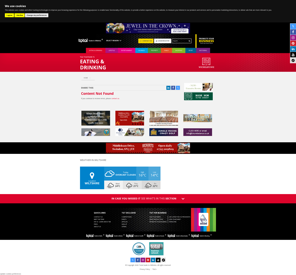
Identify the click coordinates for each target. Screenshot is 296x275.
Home (86, 78)
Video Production (156, 219)
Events (124, 219)
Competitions (127, 217)
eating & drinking (95, 50)
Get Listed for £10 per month (179, 217)
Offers (124, 227)
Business (142, 50)
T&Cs (154, 269)
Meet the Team (99, 219)
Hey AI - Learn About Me (102, 222)
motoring (203, 50)
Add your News (155, 217)
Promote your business (158, 222)
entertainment (126, 50)
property (154, 50)
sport (191, 50)
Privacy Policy (145, 269)
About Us (97, 227)
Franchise (172, 222)
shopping (178, 50)
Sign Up (124, 224)
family (166, 50)
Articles (125, 222)
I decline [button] (19, 15)
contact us (115, 98)
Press (96, 224)
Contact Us (98, 217)
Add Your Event (175, 219)
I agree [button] (9, 15)
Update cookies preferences (10, 274)
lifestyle (112, 50)
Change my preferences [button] (37, 15)
